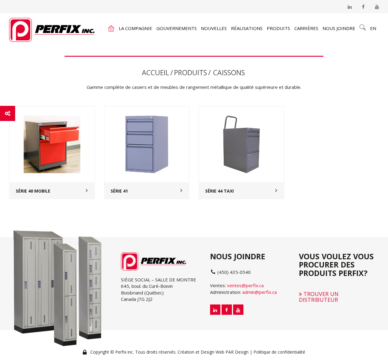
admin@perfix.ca (259, 292)
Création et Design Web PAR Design (213, 352)
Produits (278, 28)
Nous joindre (339, 28)
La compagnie (135, 28)
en (373, 28)
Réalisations (247, 28)
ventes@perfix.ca (245, 285)
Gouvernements (176, 28)
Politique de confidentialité (279, 352)
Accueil (155, 72)
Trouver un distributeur (319, 296)
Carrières (306, 28)
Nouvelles (214, 28)
